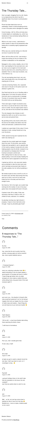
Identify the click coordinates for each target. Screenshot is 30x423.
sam (3, 394)
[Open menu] (27, 3)
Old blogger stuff (19, 213)
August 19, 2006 (6, 247)
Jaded (4, 292)
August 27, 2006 (6, 395)
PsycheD (4, 373)
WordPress (16, 420)
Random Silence (6, 3)
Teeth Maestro (6, 315)
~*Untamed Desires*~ (8, 265)
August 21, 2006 (6, 337)
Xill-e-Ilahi (5, 353)
